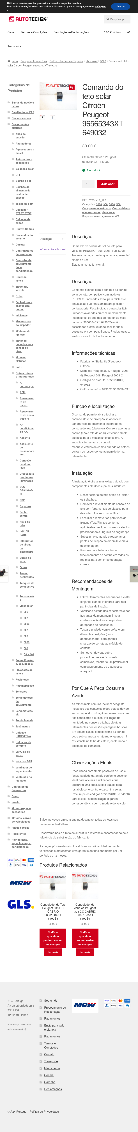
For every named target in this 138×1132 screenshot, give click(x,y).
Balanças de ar (25, 168)
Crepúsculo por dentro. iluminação (27, 477)
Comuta (20, 244)
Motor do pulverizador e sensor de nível (24, 346)
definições (100, 6)
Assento (25, 437)
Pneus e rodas (20, 827)
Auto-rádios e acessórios (24, 160)
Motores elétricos (21, 359)
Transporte (14, 46)
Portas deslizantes (27, 575)
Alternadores (23, 143)
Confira (49, 1075)
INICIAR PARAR (24, 533)
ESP (22, 500)
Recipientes (19, 833)
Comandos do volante (24, 236)
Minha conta (52, 1068)
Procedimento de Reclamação (55, 1009)
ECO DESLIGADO (26, 490)
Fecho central (24, 513)
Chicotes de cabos (23, 221)
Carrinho (49, 1082)
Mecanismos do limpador (23, 323)
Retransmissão (25, 685)
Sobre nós (50, 1000)
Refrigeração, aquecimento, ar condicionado (21, 843)
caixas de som (24, 203)
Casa (11, 32)
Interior (16, 802)
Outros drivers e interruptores (66, 61)
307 (26, 630)
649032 (98, 216)
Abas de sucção (21, 135)
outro (19, 367)
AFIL (23, 392)
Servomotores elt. (24, 712)
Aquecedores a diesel (25, 151)
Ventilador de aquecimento (24, 769)
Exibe (19, 296)
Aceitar (120, 6)
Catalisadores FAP (23, 112)
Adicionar (107, 184)
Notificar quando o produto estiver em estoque (52, 938)
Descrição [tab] (46, 239)
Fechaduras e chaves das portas (24, 305)
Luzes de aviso (25, 559)
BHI (18, 175)
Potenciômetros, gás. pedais (25, 661)
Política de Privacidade (44, 1111)
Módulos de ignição (23, 332)
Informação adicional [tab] (53, 249)
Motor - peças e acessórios (21, 810)
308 (105, 204)
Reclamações (53, 1089)
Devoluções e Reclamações (71, 32)
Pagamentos (52, 1018)
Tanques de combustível (27, 586)
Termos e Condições (34, 32)
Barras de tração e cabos (23, 104)
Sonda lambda (24, 720)
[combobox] (117, 19)
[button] (72, 87)
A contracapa (27, 384)
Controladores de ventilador (24, 252)
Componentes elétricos (34, 61)
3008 (103, 61)
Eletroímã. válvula (22, 288)
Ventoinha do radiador (24, 778)
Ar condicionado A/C (27, 428)
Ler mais (53, 952)
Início (15, 61)
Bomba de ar (23, 180)
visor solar (92, 61)
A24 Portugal (18, 1111)
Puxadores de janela (24, 671)
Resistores (22, 679)
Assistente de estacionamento (27, 449)
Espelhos (25, 506)
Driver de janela (21, 278)
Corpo (15, 796)
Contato (49, 1054)
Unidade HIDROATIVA (23, 734)
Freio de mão (25, 523)
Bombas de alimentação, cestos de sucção (23, 192)
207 (26, 618)
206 (26, 612)
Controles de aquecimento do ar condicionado (24, 265)
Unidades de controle (23, 744)
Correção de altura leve (25, 464)
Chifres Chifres (25, 229)
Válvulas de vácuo (23, 753)
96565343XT (111, 216)
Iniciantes (22, 315)
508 (118, 204)
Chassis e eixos (21, 118)
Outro (23, 567)
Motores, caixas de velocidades (21, 819)
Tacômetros (23, 726)
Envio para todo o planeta (54, 1027)
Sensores (21, 691)
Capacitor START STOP (23, 211)
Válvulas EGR (24, 761)
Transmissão (27, 597)
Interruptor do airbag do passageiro (26, 546)
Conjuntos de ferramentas (20, 788)
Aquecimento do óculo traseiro (27, 415)
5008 (112, 204)
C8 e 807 (29, 654)
